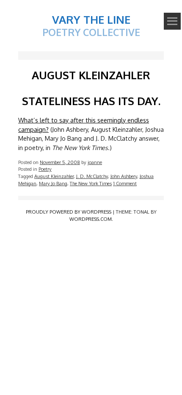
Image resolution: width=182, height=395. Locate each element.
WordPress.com (90, 219)
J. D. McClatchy (92, 176)
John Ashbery (123, 176)
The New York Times (91, 183)
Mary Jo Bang (53, 183)
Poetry (45, 169)
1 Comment (125, 183)
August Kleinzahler (54, 176)
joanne (95, 162)
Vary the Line (91, 19)
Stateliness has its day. (91, 101)
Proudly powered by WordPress (68, 212)
